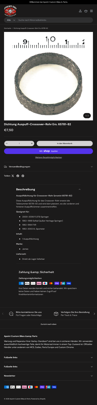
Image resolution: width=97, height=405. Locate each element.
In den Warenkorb (64, 143)
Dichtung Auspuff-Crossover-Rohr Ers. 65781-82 (31, 28)
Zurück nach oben (48, 324)
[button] (86, 11)
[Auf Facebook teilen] (17, 175)
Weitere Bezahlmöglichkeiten (48, 157)
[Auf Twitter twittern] (12, 175)
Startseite (7, 28)
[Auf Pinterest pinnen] (22, 175)
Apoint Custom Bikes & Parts (20, 399)
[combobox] (48, 20)
